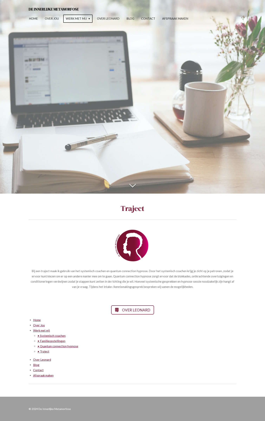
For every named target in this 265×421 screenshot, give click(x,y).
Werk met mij (41, 330)
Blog (36, 365)
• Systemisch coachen (51, 335)
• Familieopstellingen (51, 341)
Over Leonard (42, 359)
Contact (38, 370)
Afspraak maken (43, 375)
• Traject (43, 351)
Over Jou (39, 325)
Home (37, 320)
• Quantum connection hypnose (57, 346)
